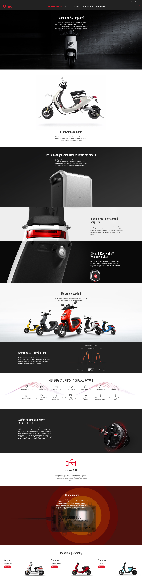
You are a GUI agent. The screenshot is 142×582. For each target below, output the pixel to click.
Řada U (78, 7)
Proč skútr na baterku (55, 7)
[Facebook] (2, 1)
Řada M (72, 7)
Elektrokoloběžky (87, 7)
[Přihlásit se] (140, 1)
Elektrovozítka (100, 7)
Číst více (7, 567)
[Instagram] (5, 1)
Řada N (66, 7)
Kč (135, 1)
